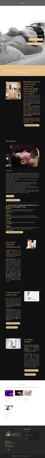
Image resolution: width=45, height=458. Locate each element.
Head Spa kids (8, 400)
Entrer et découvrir (35, 39)
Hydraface (26, 400)
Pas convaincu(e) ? (29, 374)
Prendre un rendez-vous (34, 43)
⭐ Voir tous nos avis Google (13, 232)
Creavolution (30, 455)
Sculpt (6, 417)
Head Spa (8, 398)
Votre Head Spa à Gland (18, 400)
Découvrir (9, 196)
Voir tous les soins (11, 327)
